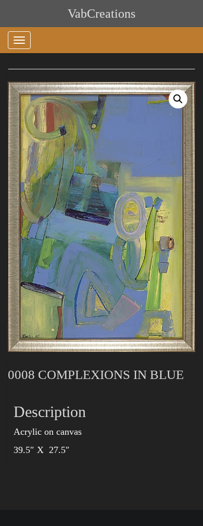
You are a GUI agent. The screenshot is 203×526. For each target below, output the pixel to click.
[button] (178, 99)
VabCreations (101, 13)
